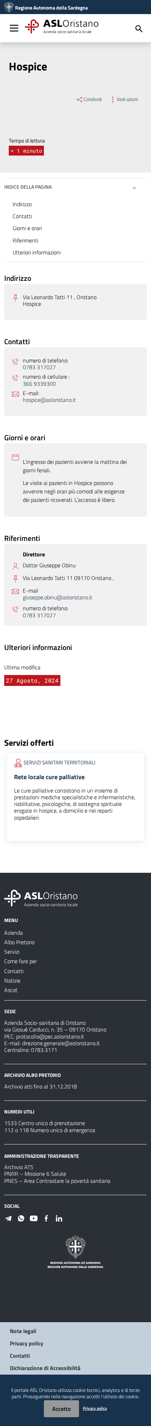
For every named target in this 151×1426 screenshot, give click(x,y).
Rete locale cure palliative (49, 777)
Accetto (61, 1409)
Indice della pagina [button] (28, 186)
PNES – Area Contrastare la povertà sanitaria (57, 1180)
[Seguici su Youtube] (33, 1217)
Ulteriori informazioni (37, 252)
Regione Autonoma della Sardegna (51, 7)
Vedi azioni (127, 99)
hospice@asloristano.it (49, 400)
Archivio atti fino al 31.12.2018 (40, 1086)
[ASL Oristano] (9, 7)
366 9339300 (39, 383)
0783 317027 (39, 367)
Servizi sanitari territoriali (60, 762)
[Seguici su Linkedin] (59, 1217)
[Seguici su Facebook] (46, 1217)
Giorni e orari (27, 228)
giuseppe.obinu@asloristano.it (57, 597)
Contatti (22, 216)
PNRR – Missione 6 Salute (35, 1173)
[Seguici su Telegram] (8, 1217)
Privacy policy (26, 1343)
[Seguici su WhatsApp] (21, 1217)
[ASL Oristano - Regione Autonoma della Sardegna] (41, 897)
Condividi (93, 99)
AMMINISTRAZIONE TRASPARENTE (41, 1155)
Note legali (23, 1331)
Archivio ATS (18, 1167)
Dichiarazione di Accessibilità (45, 1368)
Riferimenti (25, 240)
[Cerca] (139, 29)
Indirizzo (22, 204)
